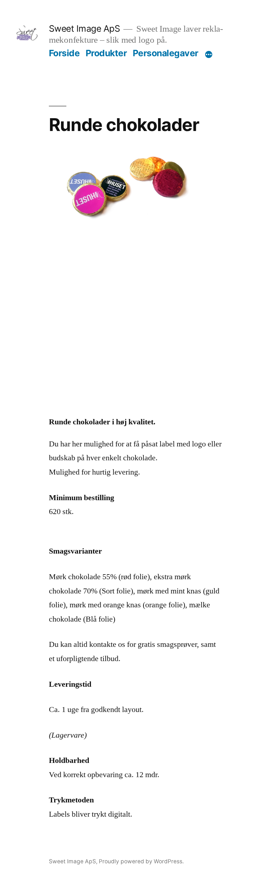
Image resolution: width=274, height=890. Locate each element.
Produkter (106, 53)
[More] (208, 54)
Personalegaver (165, 53)
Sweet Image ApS (84, 28)
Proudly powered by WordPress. (141, 861)
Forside (64, 53)
